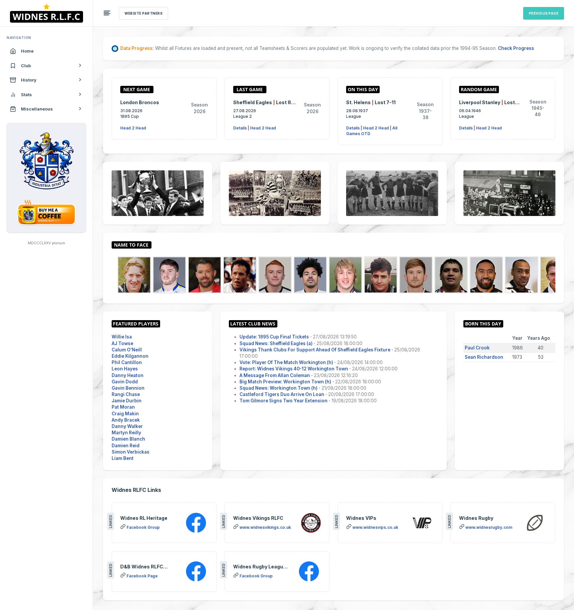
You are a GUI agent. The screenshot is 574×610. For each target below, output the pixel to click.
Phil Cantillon (127, 362)
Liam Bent (123, 458)
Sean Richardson (484, 357)
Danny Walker (127, 426)
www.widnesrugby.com (488, 527)
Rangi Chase (126, 394)
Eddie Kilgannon (130, 356)
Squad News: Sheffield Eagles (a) (276, 343)
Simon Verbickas (130, 452)
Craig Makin (125, 413)
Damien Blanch (128, 439)
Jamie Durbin (127, 400)
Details (240, 127)
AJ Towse (122, 343)
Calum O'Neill (127, 349)
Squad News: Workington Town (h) (278, 388)
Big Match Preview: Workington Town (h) (285, 381)
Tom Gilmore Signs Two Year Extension (283, 400)
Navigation (19, 38)
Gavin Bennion (128, 388)
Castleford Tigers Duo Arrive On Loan (281, 394)
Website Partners (143, 13)
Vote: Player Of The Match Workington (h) (286, 362)
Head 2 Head (133, 127)
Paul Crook (477, 347)
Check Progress (516, 48)
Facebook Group (143, 527)
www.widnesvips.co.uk (375, 527)
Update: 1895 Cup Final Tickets (274, 336)
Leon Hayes (125, 368)
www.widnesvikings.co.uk (265, 527)
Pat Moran (123, 407)
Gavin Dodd (125, 381)
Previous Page (544, 13)
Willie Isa (122, 336)
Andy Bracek (126, 420)
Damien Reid (126, 445)
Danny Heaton (128, 375)
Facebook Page (142, 575)
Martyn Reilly (126, 432)
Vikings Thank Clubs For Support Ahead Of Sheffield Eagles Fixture (314, 349)
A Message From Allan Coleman (274, 375)
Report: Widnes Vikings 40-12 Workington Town (293, 368)
